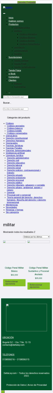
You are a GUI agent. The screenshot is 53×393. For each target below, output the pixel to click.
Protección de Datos (16, 385)
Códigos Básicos (27, 37)
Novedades (11, 207)
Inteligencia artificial (15, 153)
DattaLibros (11, 136)
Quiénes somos (16, 21)
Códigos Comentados (29, 44)
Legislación (19, 47)
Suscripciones (15, 57)
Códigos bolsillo (14, 131)
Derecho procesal (15, 180)
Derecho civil (13, 160)
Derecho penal (14, 168)
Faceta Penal (20, 64)
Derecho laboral (14, 165)
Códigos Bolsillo (27, 41)
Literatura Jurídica (14, 155)
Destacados (12, 143)
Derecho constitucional (17, 138)
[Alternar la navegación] (4, 13)
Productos (13, 24)
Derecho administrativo (18, 158)
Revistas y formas (14, 210)
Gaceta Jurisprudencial (24, 67)
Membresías (12, 205)
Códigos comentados (17, 133)
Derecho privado (15, 175)
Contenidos (14, 77)
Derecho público (14, 182)
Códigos (18, 31)
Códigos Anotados (28, 34)
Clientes (12, 80)
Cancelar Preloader (26, 2)
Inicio (11, 17)
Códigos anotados (15, 126)
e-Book (12, 73)
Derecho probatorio (16, 178)
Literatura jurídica (22, 27)
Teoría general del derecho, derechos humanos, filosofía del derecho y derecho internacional (26, 200)
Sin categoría (12, 212)
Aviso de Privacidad (37, 385)
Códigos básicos (15, 128)
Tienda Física (15, 70)
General (10, 192)
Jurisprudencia (21, 50)
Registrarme (20, 87)
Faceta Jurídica (21, 60)
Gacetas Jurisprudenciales (18, 150)
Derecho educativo (16, 163)
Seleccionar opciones (11, 282)
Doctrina (18, 54)
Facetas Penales (14, 148)
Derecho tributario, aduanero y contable (26, 185)
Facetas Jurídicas (14, 145)
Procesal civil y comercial (19, 195)
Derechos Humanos (15, 141)
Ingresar (18, 83)
